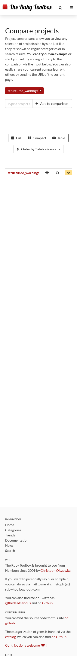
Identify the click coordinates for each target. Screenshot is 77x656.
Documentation (16, 540)
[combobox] (19, 103)
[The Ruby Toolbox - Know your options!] (27, 7)
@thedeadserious (18, 603)
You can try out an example (47, 54)
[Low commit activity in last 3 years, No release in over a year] (68, 173)
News (9, 545)
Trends (10, 535)
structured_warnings (23, 173)
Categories (13, 530)
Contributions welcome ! (26, 645)
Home (9, 525)
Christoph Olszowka (55, 570)
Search (10, 550)
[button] (60, 7)
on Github (59, 637)
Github (47, 603)
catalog (10, 637)
